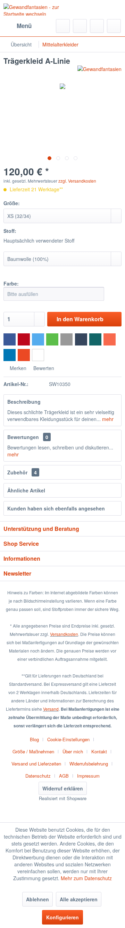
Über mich (72, 751)
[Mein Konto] (97, 26)
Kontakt (99, 751)
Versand (51, 709)
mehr (107, 418)
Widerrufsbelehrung (88, 763)
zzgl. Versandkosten (77, 181)
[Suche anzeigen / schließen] (63, 26)
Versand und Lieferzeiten (36, 763)
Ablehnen (37, 899)
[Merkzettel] (80, 26)
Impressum (88, 775)
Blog (34, 739)
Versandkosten (64, 634)
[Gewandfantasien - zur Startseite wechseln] (32, 9)
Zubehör (22, 472)
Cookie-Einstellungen (68, 739)
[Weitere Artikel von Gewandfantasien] (99, 71)
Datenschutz (38, 775)
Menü (24, 25)
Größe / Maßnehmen (33, 751)
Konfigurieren (62, 917)
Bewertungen (23, 437)
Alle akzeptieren (79, 899)
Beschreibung (24, 401)
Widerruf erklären (62, 788)
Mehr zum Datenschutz (86, 878)
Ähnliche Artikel (26, 490)
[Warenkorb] (114, 26)
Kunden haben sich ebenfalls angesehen (56, 508)
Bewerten (43, 368)
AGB (64, 775)
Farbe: (11, 283)
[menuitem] (17, 26)
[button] (9, 339)
